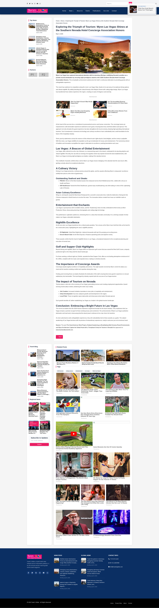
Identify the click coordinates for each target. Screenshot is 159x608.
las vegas (87, 371)
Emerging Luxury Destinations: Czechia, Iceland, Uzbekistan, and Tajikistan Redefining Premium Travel (43, 39)
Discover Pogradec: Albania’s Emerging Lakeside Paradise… (43, 415)
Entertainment (79, 371)
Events (88, 11)
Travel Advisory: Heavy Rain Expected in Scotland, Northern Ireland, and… (96, 582)
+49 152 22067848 (114, 563)
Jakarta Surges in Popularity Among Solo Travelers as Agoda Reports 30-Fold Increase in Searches (42, 50)
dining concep (69, 371)
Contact (114, 11)
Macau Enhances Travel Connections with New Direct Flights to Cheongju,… (43, 392)
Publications (96, 11)
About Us (80, 11)
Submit (39, 444)
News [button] (71, 11)
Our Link (106, 11)
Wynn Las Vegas (96, 371)
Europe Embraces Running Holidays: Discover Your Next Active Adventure (41, 61)
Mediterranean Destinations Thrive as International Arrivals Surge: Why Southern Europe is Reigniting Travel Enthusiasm (42, 27)
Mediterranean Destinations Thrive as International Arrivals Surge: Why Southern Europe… (68, 561)
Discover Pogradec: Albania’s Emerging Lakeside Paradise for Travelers (43, 364)
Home (64, 11)
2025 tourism (60, 371)
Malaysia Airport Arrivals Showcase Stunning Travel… (34, 414)
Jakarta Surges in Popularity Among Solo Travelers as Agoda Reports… (69, 584)
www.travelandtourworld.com (64, 330)
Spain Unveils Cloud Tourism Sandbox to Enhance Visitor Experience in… (43, 373)
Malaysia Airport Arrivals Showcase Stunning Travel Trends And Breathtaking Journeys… (42, 353)
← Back (59, 336)
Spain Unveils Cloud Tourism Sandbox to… (33, 432)
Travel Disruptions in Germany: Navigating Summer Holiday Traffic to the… (95, 561)
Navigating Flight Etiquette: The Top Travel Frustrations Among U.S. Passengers (42, 382)
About (125, 603)
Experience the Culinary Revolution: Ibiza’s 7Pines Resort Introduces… (117, 363)
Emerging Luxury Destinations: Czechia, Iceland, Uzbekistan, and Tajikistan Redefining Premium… (68, 572)
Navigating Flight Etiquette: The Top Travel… (45, 432)
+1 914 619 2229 (113, 559)
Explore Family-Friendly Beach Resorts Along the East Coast (93, 363)
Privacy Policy (118, 603)
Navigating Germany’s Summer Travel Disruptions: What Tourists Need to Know (96, 571)
